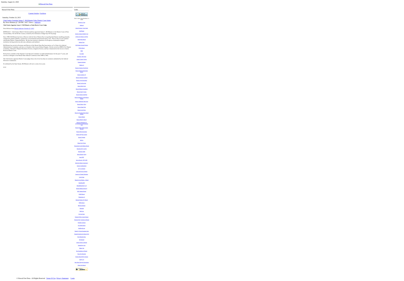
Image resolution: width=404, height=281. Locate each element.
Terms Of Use (51, 278)
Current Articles (33, 13)
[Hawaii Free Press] (45, 4)
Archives (43, 13)
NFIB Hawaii (81, 202)
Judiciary (38, 22)
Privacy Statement (62, 278)
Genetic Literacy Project (82, 59)
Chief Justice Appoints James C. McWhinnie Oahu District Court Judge (27, 20)
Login (73, 278)
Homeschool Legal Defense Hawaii (81, 145)
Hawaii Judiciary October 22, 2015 (24, 28)
